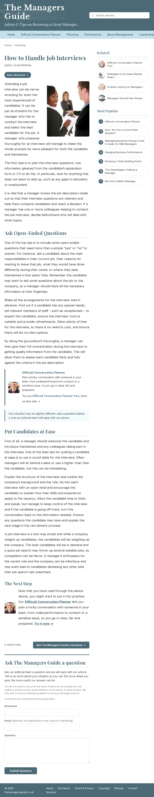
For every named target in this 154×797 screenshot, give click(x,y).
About (49, 788)
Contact (132, 788)
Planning (72, 34)
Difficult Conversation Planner (41, 34)
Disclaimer (64, 788)
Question (10, 735)
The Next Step (18, 583)
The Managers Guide (34, 12)
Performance (92, 34)
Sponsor (51, 792)
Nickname (11, 705)
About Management (120, 34)
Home (11, 34)
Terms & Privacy (84, 788)
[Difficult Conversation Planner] (10, 609)
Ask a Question (16, 75)
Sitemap (119, 788)
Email (39, 720)
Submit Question (21, 770)
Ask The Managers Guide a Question (59, 645)
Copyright (104, 788)
